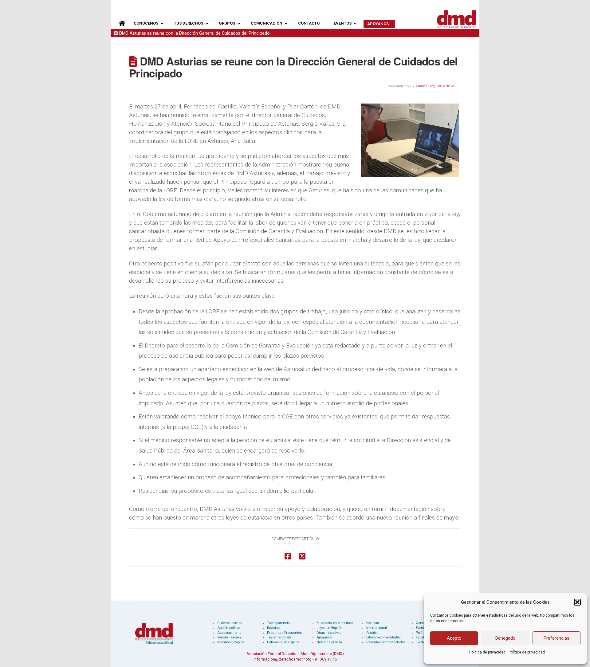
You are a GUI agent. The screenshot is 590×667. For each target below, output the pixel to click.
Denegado (505, 638)
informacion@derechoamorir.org (283, 659)
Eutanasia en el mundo (335, 623)
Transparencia (278, 623)
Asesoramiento (229, 633)
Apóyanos (324, 637)
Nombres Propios (230, 642)
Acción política (228, 628)
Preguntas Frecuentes (284, 633)
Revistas (273, 628)
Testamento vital (280, 637)
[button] (577, 602)
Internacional (376, 628)
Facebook (423, 637)
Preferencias (556, 638)
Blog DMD (435, 86)
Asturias (421, 86)
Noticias (449, 86)
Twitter (421, 642)
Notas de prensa (329, 642)
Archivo (372, 633)
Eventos (422, 628)
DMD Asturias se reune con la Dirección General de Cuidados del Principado (194, 33)
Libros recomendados (383, 637)
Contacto (423, 623)
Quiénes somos (229, 623)
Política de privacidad (487, 652)
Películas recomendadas (386, 642)
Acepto (454, 638)
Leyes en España (330, 628)
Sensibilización (229, 637)
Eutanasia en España (283, 642)
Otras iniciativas (329, 633)
